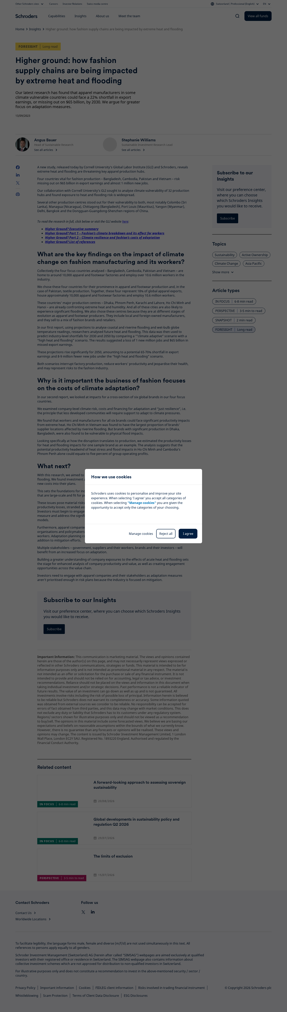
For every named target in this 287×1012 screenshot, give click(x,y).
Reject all (165, 534)
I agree (188, 534)
